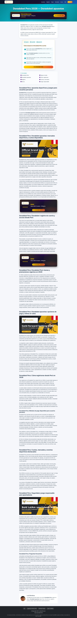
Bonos (23, 81)
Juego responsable (45, 81)
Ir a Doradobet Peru (59, 15)
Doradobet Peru (25, 75)
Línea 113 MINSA (50, 608)
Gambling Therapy (42, 608)
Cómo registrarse (44, 77)
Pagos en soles (44, 75)
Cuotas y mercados (45, 79)
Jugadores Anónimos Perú (32, 608)
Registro (23, 79)
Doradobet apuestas (26, 77)
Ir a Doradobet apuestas (38, 264)
